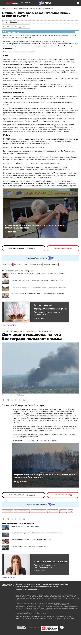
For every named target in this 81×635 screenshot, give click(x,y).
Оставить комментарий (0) (63, 248)
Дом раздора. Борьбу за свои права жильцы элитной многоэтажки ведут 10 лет (37, 280)
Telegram (21, 395)
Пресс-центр (64, 584)
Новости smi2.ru (9, 325)
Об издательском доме (51, 584)
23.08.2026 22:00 (7, 331)
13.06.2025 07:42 (7, 8)
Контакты (19, 584)
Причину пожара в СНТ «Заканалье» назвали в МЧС (28, 546)
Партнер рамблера (34, 627)
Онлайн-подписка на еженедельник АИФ (44, 586)
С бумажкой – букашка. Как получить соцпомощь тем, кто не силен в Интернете (37, 294)
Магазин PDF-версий (22, 586)
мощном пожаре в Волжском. (44, 441)
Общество (13, 22)
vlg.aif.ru (37, 46)
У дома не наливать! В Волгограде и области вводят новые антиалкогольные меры (34, 226)
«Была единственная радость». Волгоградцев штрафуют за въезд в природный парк (38, 287)
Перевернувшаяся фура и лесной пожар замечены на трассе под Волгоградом (45, 475)
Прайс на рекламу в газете (32, 584)
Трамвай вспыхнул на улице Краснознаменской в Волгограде (31, 539)
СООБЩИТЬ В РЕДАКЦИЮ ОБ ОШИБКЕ (27, 589)
